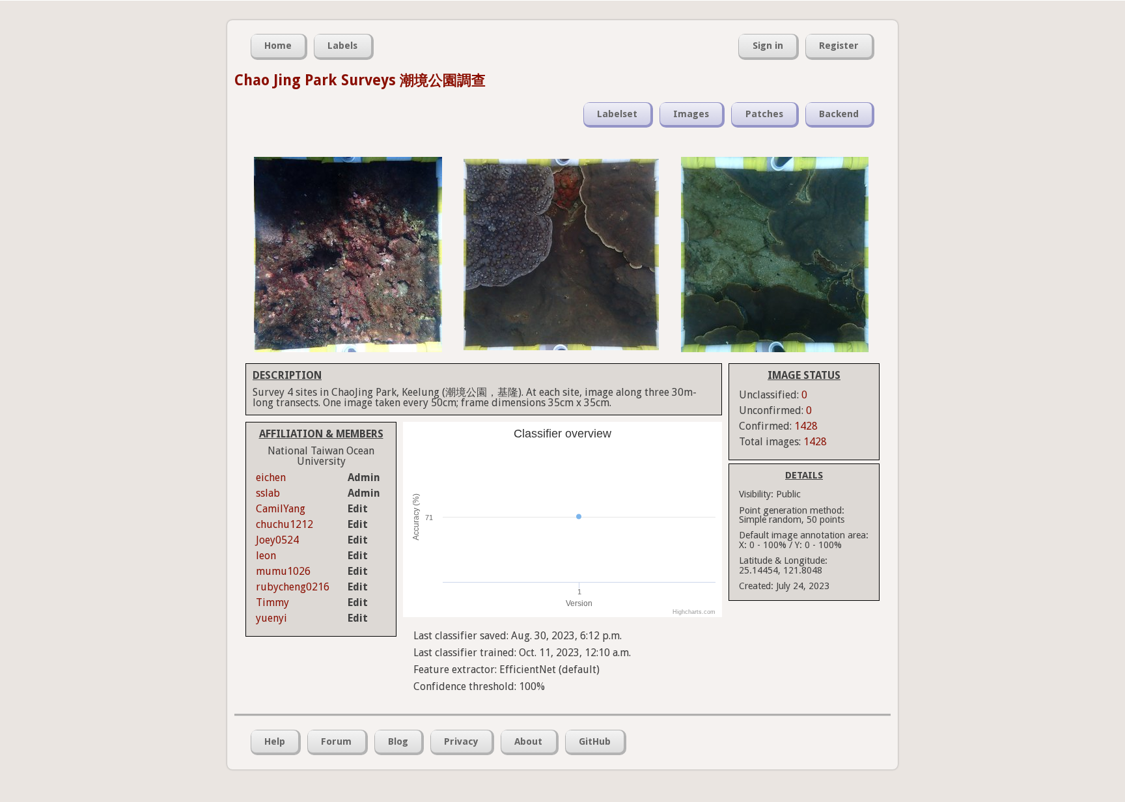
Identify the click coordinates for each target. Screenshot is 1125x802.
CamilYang (280, 509)
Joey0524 (277, 540)
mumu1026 (283, 571)
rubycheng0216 (292, 587)
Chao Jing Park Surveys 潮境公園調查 (360, 80)
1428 (806, 426)
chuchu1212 (284, 524)
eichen (271, 477)
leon (266, 555)
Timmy (272, 602)
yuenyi (271, 618)
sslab (268, 493)
